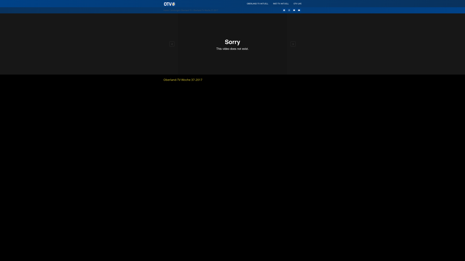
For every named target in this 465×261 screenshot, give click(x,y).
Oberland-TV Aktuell (257, 3)
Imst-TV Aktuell (281, 3)
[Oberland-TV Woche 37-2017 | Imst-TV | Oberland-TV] (169, 4)
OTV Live (298, 3)
